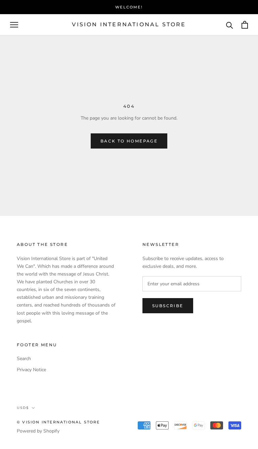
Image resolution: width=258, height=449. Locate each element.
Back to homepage (129, 140)
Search (24, 358)
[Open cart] (245, 25)
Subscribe (167, 305)
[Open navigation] (14, 25)
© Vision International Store (58, 422)
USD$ (23, 408)
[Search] (229, 24)
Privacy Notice (31, 369)
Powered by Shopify (38, 431)
